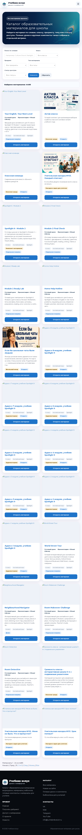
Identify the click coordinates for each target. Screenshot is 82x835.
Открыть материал (21, 145)
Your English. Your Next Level (18, 114)
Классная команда (14, 176)
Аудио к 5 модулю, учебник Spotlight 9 (18, 454)
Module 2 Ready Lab (14, 289)
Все (37, 765)
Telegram (47, 813)
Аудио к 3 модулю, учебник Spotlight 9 (18, 500)
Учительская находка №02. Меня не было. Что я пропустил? (21, 732)
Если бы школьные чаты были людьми (19, 351)
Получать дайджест (10, 809)
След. (26, 765)
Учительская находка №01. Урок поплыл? (60, 732)
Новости (6, 820)
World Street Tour (53, 546)
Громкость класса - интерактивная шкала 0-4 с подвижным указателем (58, 672)
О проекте (6, 816)
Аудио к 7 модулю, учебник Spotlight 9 (18, 407)
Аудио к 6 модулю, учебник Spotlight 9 (57, 407)
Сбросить (46, 75)
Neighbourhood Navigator (17, 608)
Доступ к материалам (11, 813)
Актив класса (51, 114)
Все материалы (49, 785)
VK (44, 807)
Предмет (7, 60)
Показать (33, 75)
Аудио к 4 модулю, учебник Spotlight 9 (58, 454)
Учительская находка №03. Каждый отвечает (57, 177)
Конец (32, 765)
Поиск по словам (10, 50)
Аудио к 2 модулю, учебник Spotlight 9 (57, 500)
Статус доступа (10, 70)
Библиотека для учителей (54, 795)
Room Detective (12, 669)
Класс (38, 50)
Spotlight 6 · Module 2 (15, 228)
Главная (5, 806)
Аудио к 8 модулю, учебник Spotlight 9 (57, 351)
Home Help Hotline (53, 289)
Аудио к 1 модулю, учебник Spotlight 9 (18, 547)
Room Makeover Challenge (57, 608)
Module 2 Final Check (54, 228)
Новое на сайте (49, 788)
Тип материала (34, 60)
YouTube (46, 816)
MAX (44, 810)
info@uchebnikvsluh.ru (52, 820)
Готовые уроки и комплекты (55, 792)
